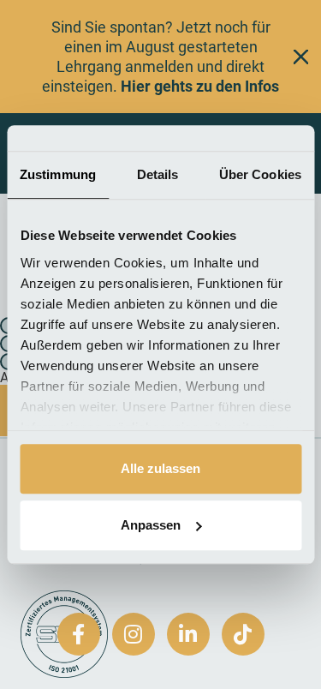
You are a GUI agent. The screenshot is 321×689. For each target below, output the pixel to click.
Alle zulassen (160, 468)
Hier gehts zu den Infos (200, 86)
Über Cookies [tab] (260, 174)
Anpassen (151, 525)
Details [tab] (158, 174)
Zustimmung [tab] (58, 174)
